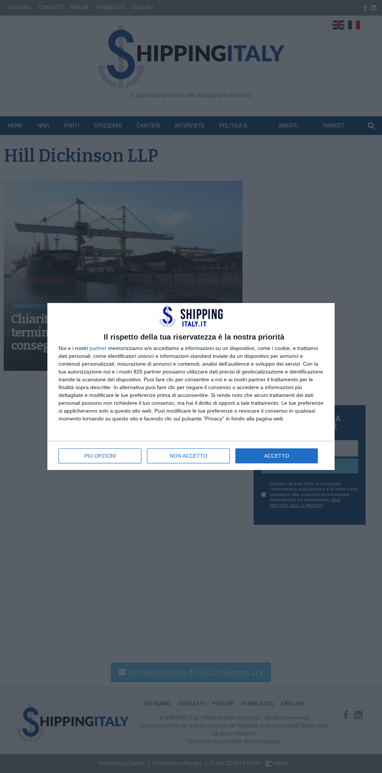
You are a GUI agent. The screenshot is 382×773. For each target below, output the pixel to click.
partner (98, 348)
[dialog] (191, 386)
